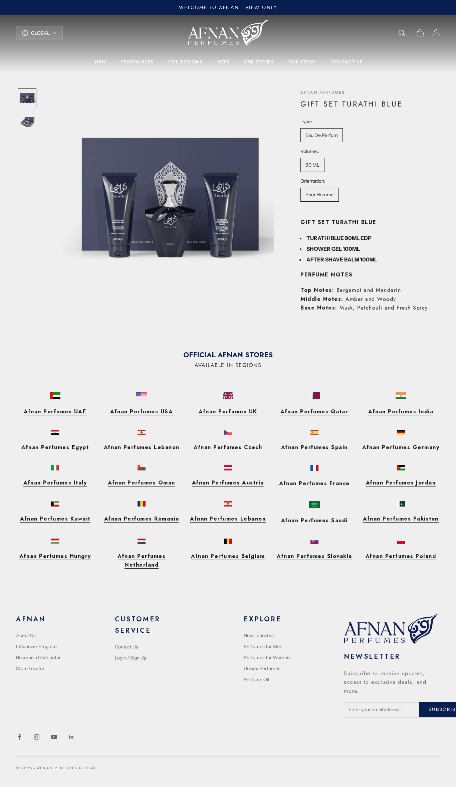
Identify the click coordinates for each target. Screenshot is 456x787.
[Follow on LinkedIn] (71, 737)
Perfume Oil (256, 679)
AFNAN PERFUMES (322, 92)
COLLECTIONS (185, 61)
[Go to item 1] (27, 97)
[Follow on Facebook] (19, 737)
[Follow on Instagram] (36, 737)
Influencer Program (36, 646)
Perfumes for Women (267, 657)
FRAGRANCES (137, 61)
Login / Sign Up (131, 658)
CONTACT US (346, 61)
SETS (223, 61)
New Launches (259, 635)
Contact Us (126, 647)
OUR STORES (259, 61)
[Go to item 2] (27, 122)
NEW (100, 61)
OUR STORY (302, 61)
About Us (26, 635)
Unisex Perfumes (262, 668)
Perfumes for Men (263, 646)
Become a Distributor (38, 657)
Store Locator (30, 668)
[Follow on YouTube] (54, 737)
